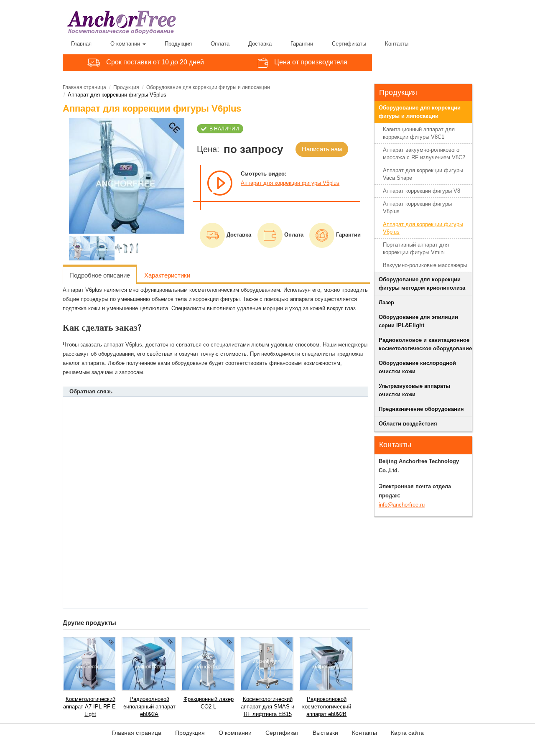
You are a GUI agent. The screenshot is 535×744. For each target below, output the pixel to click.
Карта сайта (407, 732)
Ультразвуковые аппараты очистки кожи (414, 390)
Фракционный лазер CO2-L (208, 703)
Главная (81, 44)
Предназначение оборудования (421, 409)
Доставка (260, 44)
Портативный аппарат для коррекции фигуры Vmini (416, 248)
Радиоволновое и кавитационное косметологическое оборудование (425, 344)
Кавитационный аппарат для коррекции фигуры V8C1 (419, 133)
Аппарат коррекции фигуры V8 (421, 191)
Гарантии (301, 44)
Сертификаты (349, 44)
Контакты (396, 44)
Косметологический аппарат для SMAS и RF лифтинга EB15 (267, 706)
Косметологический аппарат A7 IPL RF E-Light (90, 706)
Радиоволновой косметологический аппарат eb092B (326, 706)
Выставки (325, 732)
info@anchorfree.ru (402, 505)
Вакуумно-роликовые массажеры (425, 265)
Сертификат (282, 732)
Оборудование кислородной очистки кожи (417, 367)
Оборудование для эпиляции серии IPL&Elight (418, 321)
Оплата (220, 44)
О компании (126, 44)
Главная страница (84, 87)
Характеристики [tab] (167, 275)
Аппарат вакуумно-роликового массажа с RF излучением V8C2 (424, 154)
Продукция (178, 44)
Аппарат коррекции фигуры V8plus (417, 207)
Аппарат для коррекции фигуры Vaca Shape (423, 174)
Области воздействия (408, 423)
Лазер (386, 302)
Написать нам (322, 149)
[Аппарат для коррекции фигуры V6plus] (127, 176)
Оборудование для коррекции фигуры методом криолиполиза (422, 283)
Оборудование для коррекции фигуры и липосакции (208, 87)
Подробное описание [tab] (99, 275)
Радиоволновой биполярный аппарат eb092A (149, 706)
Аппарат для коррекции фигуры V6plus (290, 183)
